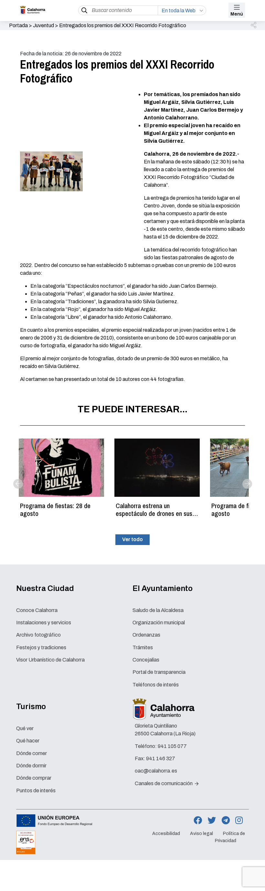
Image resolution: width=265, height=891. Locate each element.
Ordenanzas (146, 635)
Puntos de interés (36, 790)
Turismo (31, 706)
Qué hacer (27, 740)
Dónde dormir (31, 765)
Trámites (142, 647)
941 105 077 (172, 746)
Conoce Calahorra (37, 610)
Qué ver (25, 728)
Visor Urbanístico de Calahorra (50, 660)
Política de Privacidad (230, 837)
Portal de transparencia (159, 672)
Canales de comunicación (164, 783)
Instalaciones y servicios (43, 622)
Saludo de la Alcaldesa (158, 610)
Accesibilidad (166, 833)
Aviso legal (201, 833)
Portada (18, 25)
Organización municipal (158, 622)
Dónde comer (31, 753)
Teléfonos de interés (155, 684)
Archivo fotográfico (38, 635)
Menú (236, 14)
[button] (254, 25)
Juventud (43, 25)
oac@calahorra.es (156, 771)
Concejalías (145, 660)
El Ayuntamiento (162, 588)
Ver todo (132, 539)
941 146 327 (160, 758)
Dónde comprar (33, 778)
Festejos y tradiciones (41, 647)
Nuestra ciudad (45, 588)
